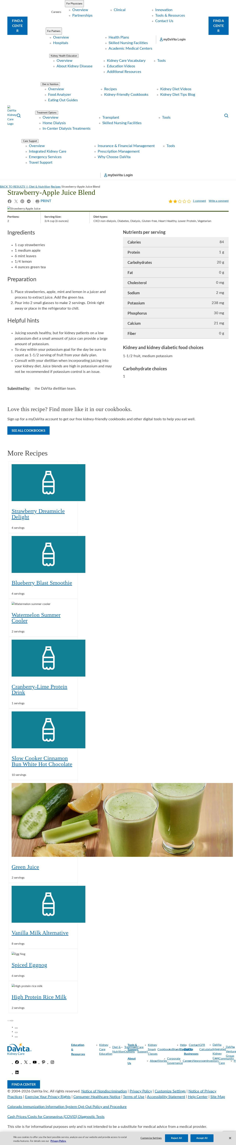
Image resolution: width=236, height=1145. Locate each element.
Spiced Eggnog (29, 965)
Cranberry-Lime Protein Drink (39, 689)
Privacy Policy (141, 1091)
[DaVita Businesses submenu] (201, 1051)
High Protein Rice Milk (39, 997)
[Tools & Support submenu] (155, 1047)
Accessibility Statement (166, 1097)
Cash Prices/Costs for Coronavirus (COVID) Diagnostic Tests (56, 1117)
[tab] (16, 1028)
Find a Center (17, 26)
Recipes (56, 186)
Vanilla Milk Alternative (40, 933)
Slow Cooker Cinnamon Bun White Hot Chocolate (42, 761)
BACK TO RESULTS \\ (14, 186)
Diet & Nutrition (39, 186)
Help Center (198, 1097)
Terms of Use (133, 1097)
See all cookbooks (28, 430)
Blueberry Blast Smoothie (42, 583)
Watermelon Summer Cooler (36, 618)
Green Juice (25, 867)
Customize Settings (170, 1091)
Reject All (176, 1138)
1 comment (199, 201)
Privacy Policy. (58, 1140)
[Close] (230, 1138)
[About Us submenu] (139, 1061)
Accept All (202, 1138)
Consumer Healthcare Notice (96, 1097)
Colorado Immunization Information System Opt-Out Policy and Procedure (67, 1107)
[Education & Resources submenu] (88, 1049)
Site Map (217, 1097)
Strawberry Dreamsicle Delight (38, 514)
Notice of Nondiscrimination (104, 1091)
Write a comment (219, 201)
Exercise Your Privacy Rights (48, 1097)
